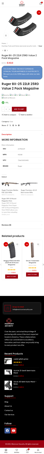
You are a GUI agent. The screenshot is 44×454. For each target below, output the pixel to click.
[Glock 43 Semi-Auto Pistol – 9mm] (8, 385)
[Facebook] (7, 430)
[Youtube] (13, 430)
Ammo (31, 265)
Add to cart (19, 109)
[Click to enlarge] (5, 35)
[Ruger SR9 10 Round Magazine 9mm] (11, 206)
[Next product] (7, 50)
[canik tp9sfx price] (8, 362)
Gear (40, 46)
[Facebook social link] (7, 125)
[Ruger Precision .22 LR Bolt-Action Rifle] (29, 184)
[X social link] (10, 125)
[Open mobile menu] (3, 3)
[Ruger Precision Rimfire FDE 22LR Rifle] (10, 184)
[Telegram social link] (18, 125)
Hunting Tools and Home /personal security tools (19, 46)
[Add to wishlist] (17, 244)
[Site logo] (22, 3)
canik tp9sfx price (21, 359)
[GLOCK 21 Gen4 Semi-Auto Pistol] (8, 373)
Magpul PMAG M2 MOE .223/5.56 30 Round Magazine (12, 263)
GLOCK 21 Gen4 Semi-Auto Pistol (24, 372)
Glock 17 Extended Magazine (32, 262)
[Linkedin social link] (16, 125)
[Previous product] (3, 50)
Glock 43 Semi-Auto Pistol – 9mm (25, 383)
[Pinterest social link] (13, 125)
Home (4, 43)
